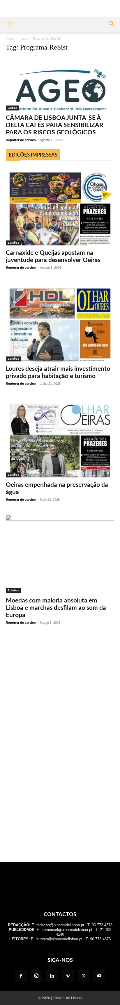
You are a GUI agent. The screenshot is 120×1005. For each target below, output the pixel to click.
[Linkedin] (52, 976)
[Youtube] (99, 976)
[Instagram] (36, 976)
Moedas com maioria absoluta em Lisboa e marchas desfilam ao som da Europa (56, 608)
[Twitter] (83, 976)
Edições (13, 242)
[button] (10, 24)
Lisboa (12, 107)
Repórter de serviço (21, 140)
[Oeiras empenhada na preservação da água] (60, 438)
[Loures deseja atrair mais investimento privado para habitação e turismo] (60, 322)
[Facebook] (21, 976)
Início (10, 38)
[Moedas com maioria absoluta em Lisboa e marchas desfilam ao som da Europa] (60, 554)
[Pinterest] (68, 976)
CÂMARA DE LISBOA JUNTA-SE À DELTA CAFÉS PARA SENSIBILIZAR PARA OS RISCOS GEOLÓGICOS (54, 125)
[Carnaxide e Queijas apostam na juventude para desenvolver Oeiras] (60, 206)
